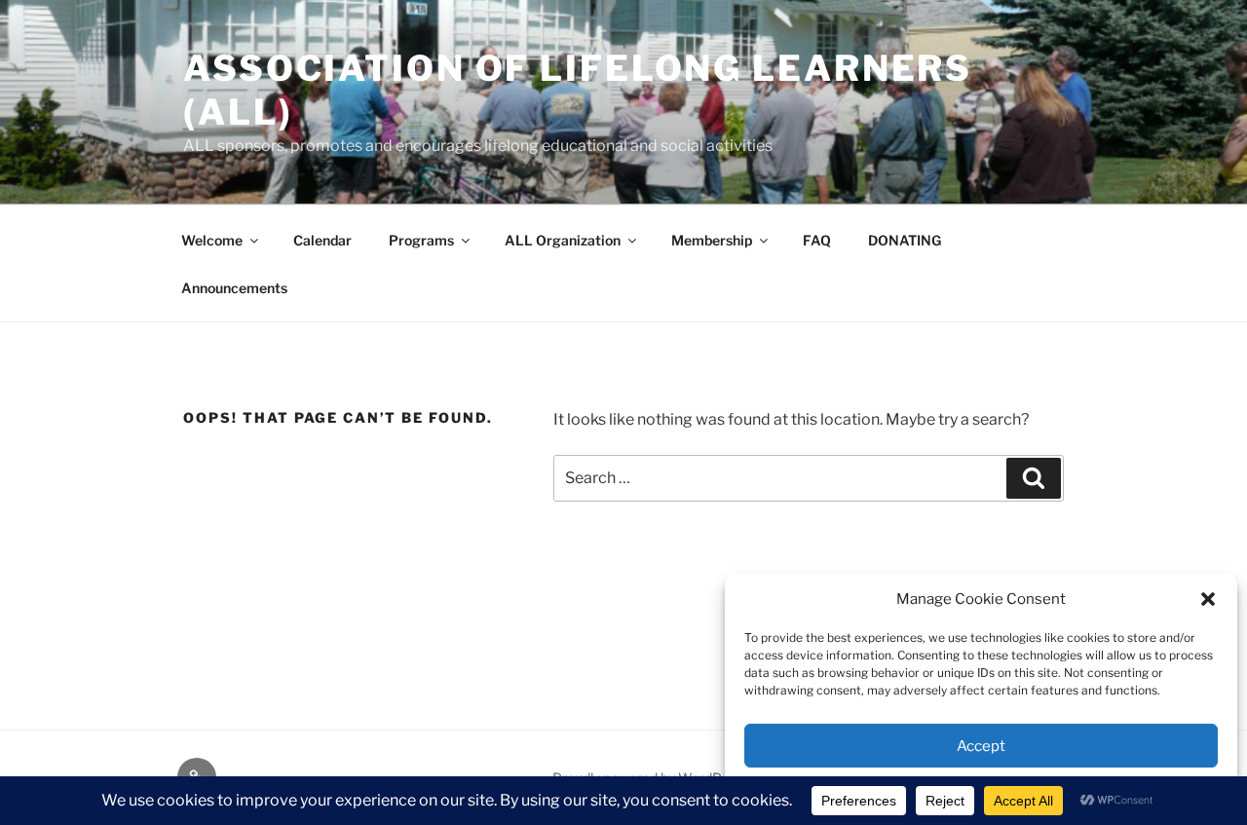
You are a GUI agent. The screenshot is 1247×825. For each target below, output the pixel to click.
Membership (711, 240)
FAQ (817, 240)
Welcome (212, 240)
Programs (421, 240)
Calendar (322, 240)
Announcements (234, 288)
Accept (981, 746)
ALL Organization (563, 240)
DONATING (904, 240)
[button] (1208, 599)
